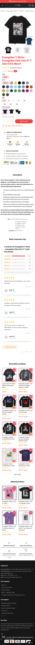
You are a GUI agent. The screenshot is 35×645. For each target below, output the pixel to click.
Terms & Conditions (6, 587)
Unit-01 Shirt (30, 11)
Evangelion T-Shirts (20, 223)
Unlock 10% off (3, 637)
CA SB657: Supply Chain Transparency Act (13, 595)
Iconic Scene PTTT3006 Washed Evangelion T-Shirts (8, 385)
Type (3, 74)
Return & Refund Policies (8, 608)
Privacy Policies (5, 590)
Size (3, 97)
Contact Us (4, 610)
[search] (30, 5)
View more (17, 474)
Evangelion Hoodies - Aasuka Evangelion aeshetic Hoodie (24, 439)
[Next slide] (31, 29)
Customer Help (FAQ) (7, 613)
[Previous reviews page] (22, 351)
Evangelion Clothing (20, 221)
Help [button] (32, 642)
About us (3, 585)
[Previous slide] (3, 29)
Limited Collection (20, 227)
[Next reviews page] (31, 351)
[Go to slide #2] (17, 50)
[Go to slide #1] (8, 50)
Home (2, 11)
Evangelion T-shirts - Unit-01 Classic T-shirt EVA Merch (9, 528)
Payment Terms (5, 605)
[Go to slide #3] (27, 50)
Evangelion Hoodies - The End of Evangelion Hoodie (9, 412)
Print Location (6, 107)
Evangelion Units (12, 11)
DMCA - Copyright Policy (8, 592)
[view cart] (32, 5)
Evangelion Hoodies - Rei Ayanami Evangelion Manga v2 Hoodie (25, 385)
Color (3, 80)
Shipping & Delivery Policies (8, 603)
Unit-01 (21, 11)
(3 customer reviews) (16, 67)
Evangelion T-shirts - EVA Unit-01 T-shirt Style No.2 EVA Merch (25, 528)
